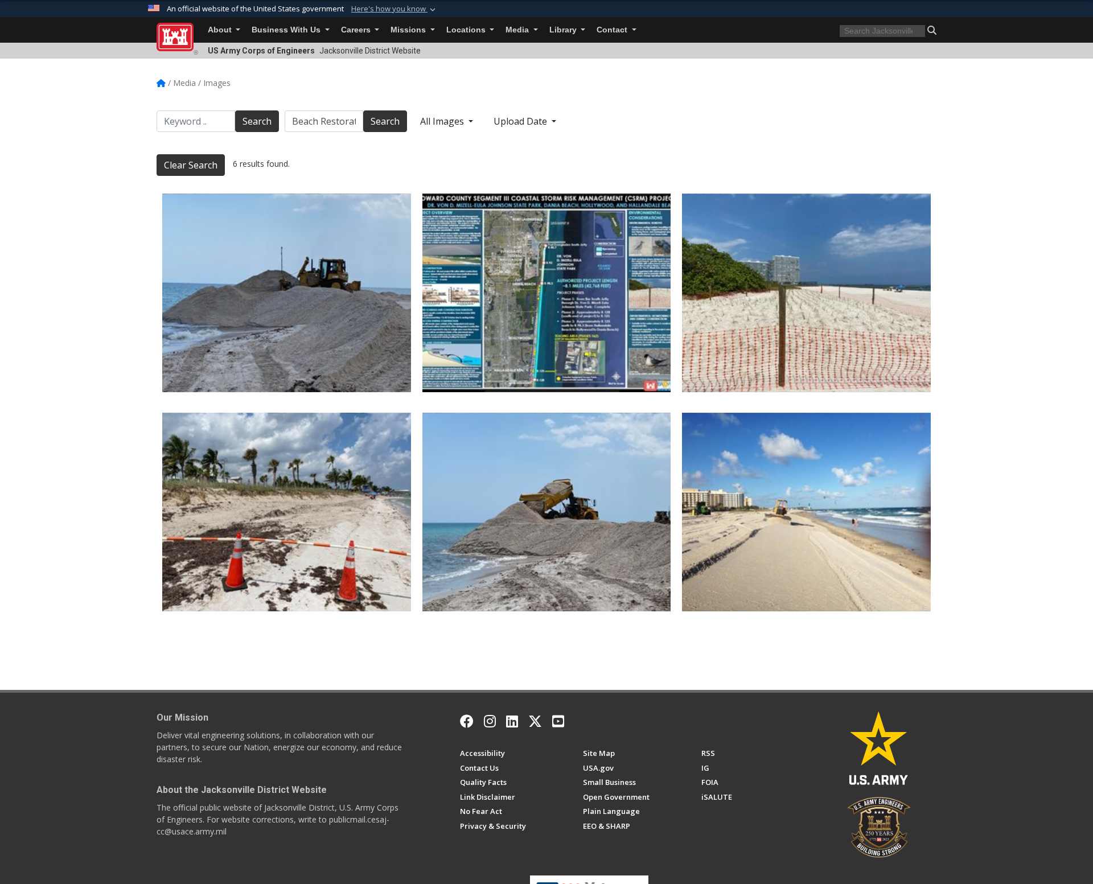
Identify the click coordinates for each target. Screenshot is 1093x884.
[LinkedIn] (512, 721)
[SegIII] (286, 293)
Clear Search (190, 165)
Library (564, 30)
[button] (394, 9)
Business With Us (287, 30)
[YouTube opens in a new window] (558, 721)
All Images (443, 121)
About (221, 30)
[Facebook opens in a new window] (467, 721)
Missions (409, 30)
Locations (467, 30)
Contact (613, 30)
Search (257, 121)
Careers (357, 30)
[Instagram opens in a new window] (490, 721)
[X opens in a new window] (535, 721)
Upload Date (521, 121)
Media (518, 30)
